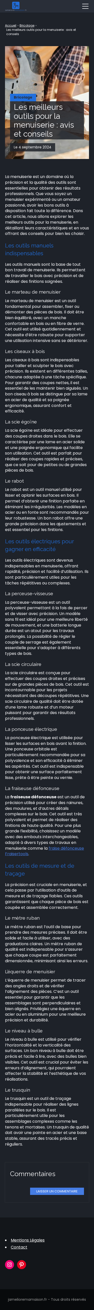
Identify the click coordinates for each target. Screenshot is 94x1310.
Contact (19, 1247)
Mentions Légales (28, 1240)
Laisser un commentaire (57, 1191)
